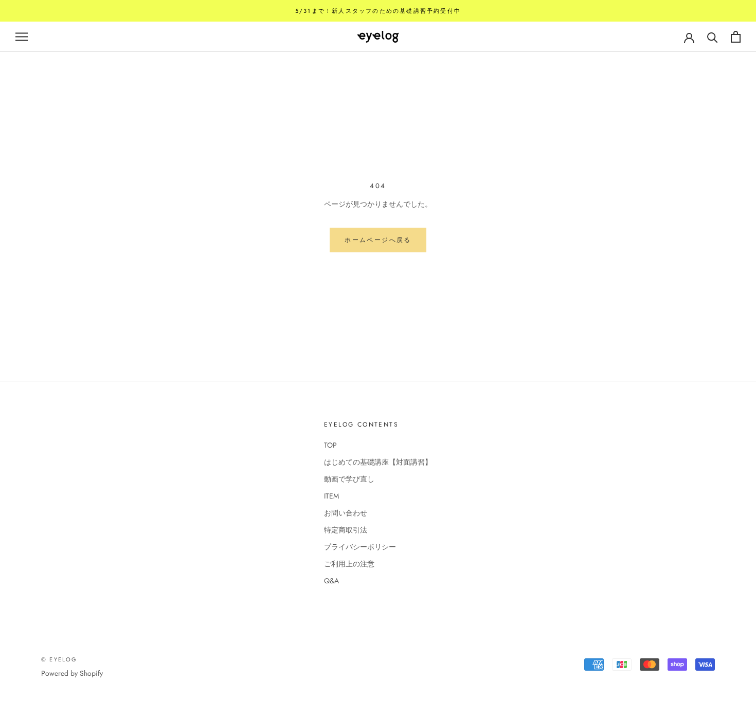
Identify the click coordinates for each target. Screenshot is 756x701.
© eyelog (59, 659)
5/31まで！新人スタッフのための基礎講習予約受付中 (378, 11)
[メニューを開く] (21, 36)
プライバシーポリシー (360, 547)
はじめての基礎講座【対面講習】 (378, 462)
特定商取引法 (345, 530)
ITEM (331, 496)
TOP (330, 445)
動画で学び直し (349, 479)
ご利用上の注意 (349, 564)
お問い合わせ (345, 513)
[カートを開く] (736, 37)
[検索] (712, 36)
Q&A (331, 581)
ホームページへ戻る (378, 240)
